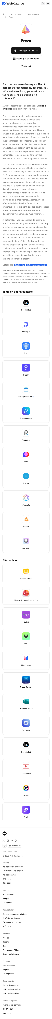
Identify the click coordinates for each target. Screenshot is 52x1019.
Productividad (34, 14)
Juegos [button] (6, 898)
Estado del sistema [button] (11, 954)
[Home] (4, 14)
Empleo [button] (6, 969)
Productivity (19, 265)
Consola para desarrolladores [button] (15, 914)
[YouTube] (12, 841)
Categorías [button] (7, 902)
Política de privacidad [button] (12, 989)
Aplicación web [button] (9, 875)
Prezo (11, 17)
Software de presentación (36, 265)
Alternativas (10, 560)
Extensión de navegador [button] (13, 871)
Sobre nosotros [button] (9, 965)
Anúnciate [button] (7, 926)
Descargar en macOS (28, 50)
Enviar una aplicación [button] (12, 922)
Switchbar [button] (7, 879)
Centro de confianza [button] (11, 985)
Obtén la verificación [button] (11, 918)
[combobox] (15, 846)
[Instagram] (16, 841)
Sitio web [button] (27, 66)
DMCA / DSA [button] (8, 1009)
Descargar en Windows (27, 58)
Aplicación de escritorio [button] (13, 867)
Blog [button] (4, 946)
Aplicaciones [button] (8, 894)
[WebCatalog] (5, 833)
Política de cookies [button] (11, 993)
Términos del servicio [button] (12, 1005)
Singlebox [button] (7, 883)
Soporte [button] (6, 942)
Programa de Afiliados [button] (12, 950)
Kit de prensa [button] (8, 973)
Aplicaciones (16, 14)
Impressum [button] (7, 1013)
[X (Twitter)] (4, 841)
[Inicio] (13, 4)
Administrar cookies (10, 851)
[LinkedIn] (8, 841)
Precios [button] (6, 938)
